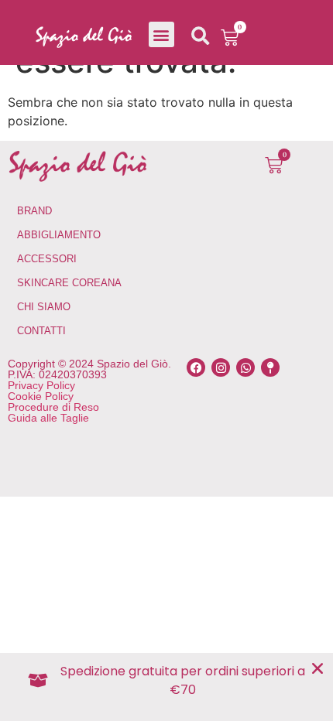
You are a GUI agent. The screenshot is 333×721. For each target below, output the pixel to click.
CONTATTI (41, 331)
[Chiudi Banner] (317, 668)
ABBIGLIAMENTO (59, 235)
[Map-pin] (270, 367)
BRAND (34, 211)
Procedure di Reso (53, 407)
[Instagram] (220, 367)
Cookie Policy (41, 396)
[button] (161, 34)
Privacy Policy (41, 385)
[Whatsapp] (245, 367)
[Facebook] (196, 367)
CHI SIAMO (43, 307)
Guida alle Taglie (48, 418)
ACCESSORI (47, 259)
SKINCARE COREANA (69, 283)
